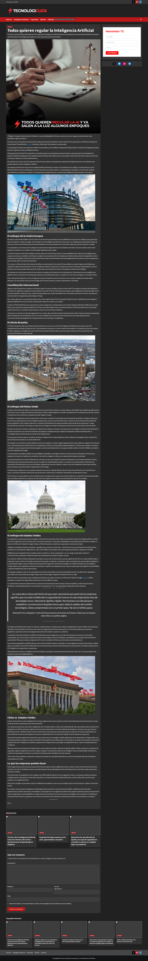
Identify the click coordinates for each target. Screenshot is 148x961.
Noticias (9, 20)
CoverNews (83, 958)
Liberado (61, 20)
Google (29, 144)
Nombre (10, 886)
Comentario (11, 863)
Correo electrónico (58, 888)
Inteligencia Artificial (21, 20)
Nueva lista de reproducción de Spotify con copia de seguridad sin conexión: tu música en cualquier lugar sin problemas (101, 941)
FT (11, 803)
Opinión (43, 20)
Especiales (34, 20)
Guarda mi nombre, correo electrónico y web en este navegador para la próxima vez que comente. (40, 903)
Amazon (85, 578)
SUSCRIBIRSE (112, 53)
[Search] (141, 19)
